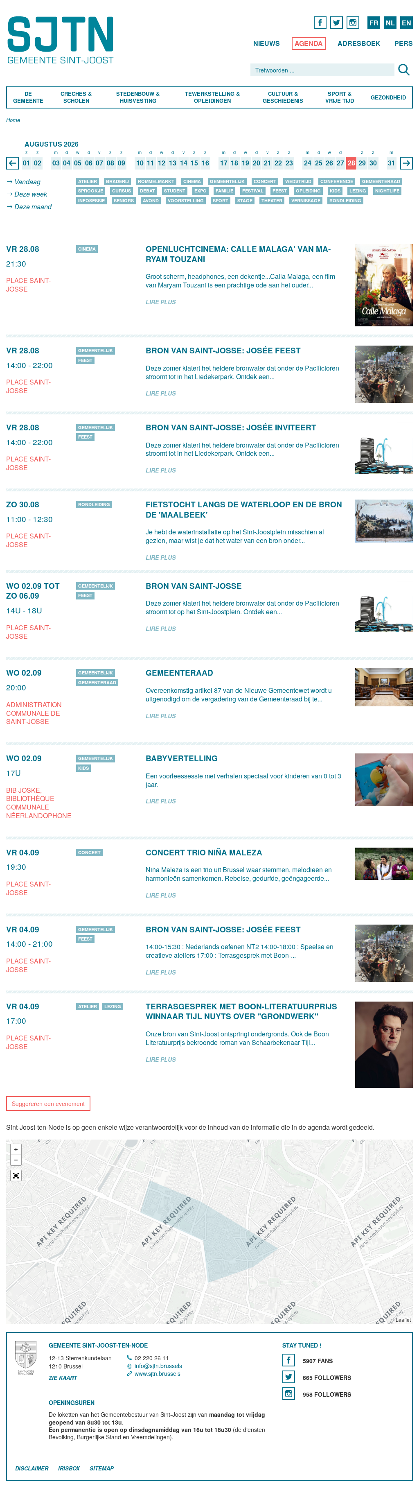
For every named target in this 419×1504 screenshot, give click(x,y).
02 (37, 163)
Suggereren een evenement (48, 1103)
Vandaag (27, 181)
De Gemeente (28, 97)
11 (150, 163)
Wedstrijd (298, 181)
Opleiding (308, 191)
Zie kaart (63, 1378)
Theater (271, 200)
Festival (253, 191)
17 (224, 163)
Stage (244, 200)
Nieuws (266, 43)
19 (245, 163)
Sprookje (90, 191)
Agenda (309, 43)
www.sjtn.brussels (157, 1373)
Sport (220, 200)
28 (351, 163)
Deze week (30, 194)
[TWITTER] (336, 22)
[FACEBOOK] (320, 22)
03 (56, 163)
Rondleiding (345, 200)
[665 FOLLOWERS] (288, 1377)
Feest (280, 191)
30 (373, 163)
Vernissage (305, 200)
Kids (335, 191)
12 (161, 163)
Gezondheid (388, 97)
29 (362, 163)
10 (140, 163)
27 (340, 163)
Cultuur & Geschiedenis (282, 97)
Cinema (192, 181)
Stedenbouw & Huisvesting (138, 97)
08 (110, 163)
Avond (151, 200)
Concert (265, 181)
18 (234, 163)
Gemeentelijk (227, 181)
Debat (147, 191)
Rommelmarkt (156, 181)
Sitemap (102, 1468)
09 (121, 163)
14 (183, 163)
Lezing (357, 191)
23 (289, 163)
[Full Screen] (16, 1176)
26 (329, 163)
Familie (224, 191)
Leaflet (403, 1319)
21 (267, 163)
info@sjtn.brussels (158, 1365)
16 (205, 163)
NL (390, 22)
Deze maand (33, 206)
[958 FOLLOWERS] (288, 1393)
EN (406, 22)
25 (318, 163)
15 (194, 163)
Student (174, 191)
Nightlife (387, 191)
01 (26, 163)
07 (99, 163)
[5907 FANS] (288, 1360)
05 (77, 163)
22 (278, 163)
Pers (403, 43)
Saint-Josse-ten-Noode (62, 39)
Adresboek (359, 43)
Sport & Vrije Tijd (339, 97)
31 (391, 163)
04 (66, 163)
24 (307, 163)
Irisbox (69, 1468)
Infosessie (91, 200)
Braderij (117, 181)
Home (13, 120)
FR (373, 22)
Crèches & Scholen (76, 97)
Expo (200, 191)
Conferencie (336, 181)
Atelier (87, 181)
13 (172, 163)
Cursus (121, 191)
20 (256, 163)
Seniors (124, 200)
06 (88, 163)
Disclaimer (31, 1468)
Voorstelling (186, 200)
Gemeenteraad (381, 181)
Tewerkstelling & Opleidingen (212, 97)
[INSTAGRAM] (353, 22)
